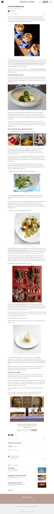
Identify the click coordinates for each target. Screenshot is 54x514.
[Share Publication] (41, 2)
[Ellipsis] (46, 456)
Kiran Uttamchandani (14, 456)
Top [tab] (9, 465)
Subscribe (45, 1)
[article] (27, 470)
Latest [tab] (12, 465)
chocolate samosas (14, 158)
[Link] (6, 75)
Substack (21, 511)
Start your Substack (24, 509)
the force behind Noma (21, 304)
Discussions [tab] (16, 465)
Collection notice (34, 506)
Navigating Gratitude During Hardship (17, 475)
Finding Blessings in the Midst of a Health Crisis (16, 476)
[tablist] (12, 446)
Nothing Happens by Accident (15, 482)
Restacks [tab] (14, 446)
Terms (30, 506)
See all (10, 490)
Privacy (27, 506)
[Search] (39, 2)
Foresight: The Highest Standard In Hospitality (16, 484)
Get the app (32, 509)
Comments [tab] (10, 446)
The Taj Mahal (11, 468)
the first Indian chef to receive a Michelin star (21, 150)
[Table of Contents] (1, 257)
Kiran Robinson (12, 10)
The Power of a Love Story (12, 469)
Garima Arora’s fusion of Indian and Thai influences (27, 63)
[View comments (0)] (18, 472)
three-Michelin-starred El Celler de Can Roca (18, 250)
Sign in (50, 1)
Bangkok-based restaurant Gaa (18, 195)
